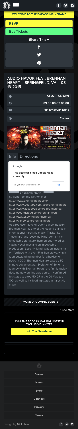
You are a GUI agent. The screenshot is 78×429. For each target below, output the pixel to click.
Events (39, 374)
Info (12, 156)
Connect (39, 399)
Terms (39, 415)
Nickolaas (23, 424)
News (39, 382)
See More (68, 310)
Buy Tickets (18, 31)
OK (58, 185)
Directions (29, 156)
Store (39, 390)
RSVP (13, 23)
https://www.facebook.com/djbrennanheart (36, 209)
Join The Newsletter (39, 331)
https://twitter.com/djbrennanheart (30, 216)
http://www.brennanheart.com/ (28, 201)
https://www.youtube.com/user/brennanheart (37, 205)
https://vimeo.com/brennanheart (29, 220)
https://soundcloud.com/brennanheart (33, 212)
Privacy (39, 407)
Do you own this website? (27, 184)
